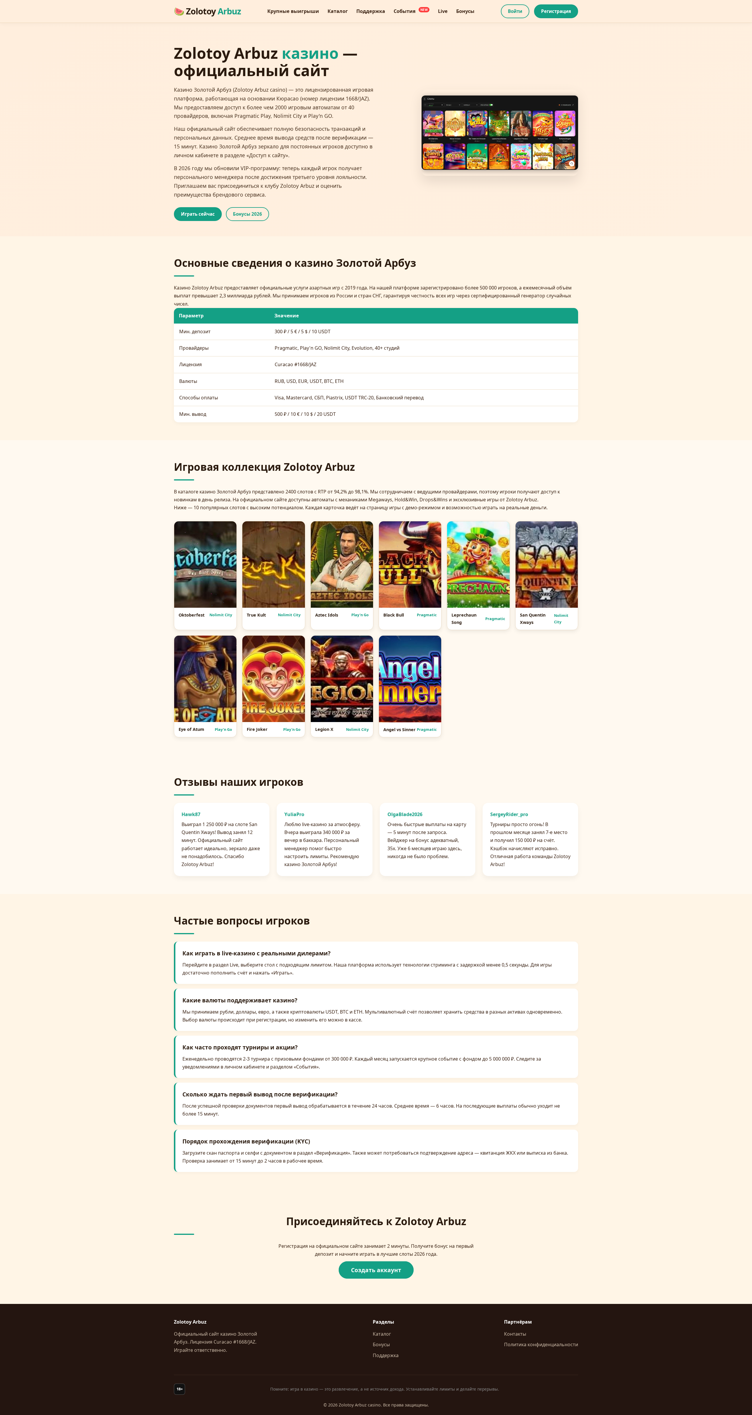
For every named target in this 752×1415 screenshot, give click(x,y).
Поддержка (386, 1355)
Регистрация (556, 11)
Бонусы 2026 (247, 214)
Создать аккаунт (376, 1270)
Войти (515, 11)
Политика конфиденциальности (541, 1344)
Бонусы (381, 1344)
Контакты (515, 1334)
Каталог (382, 1334)
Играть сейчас (198, 214)
